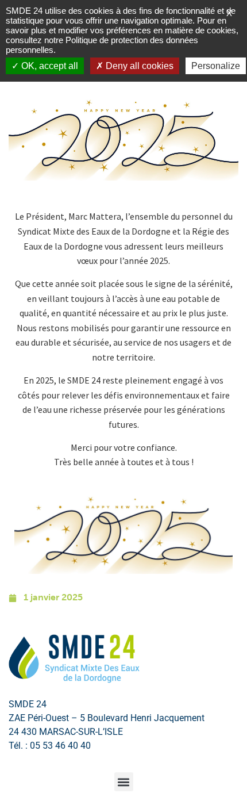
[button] (123, 781)
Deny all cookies (138, 66)
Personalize (215, 66)
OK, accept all (48, 66)
